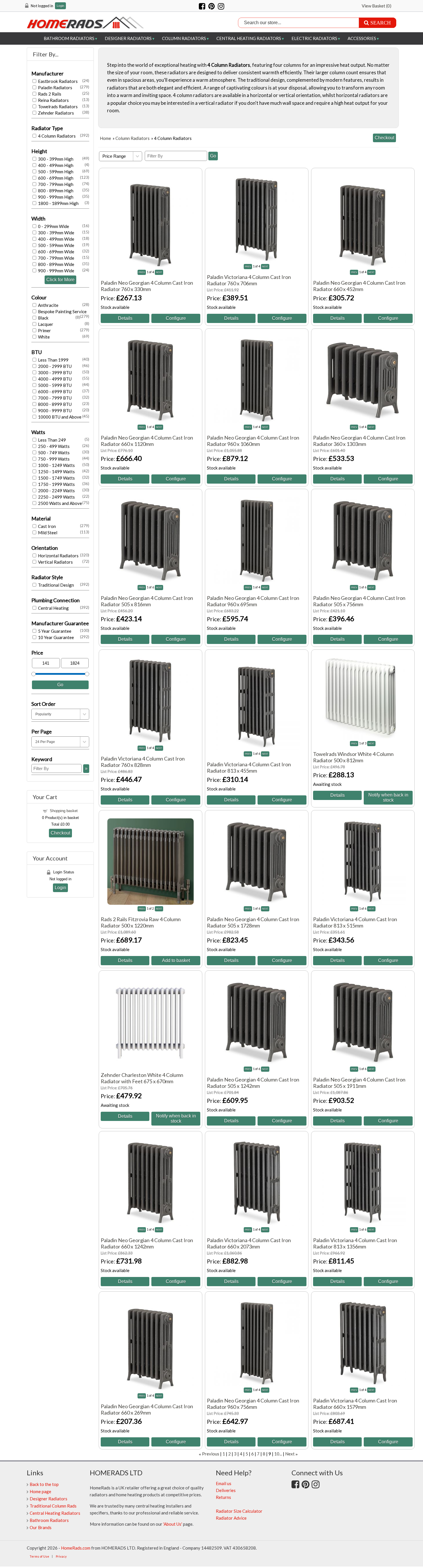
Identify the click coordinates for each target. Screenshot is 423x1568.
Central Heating (53, 608)
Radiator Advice (231, 1518)
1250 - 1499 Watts (56, 471)
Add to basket (176, 960)
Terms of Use (39, 1556)
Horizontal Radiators (58, 555)
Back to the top (44, 1484)
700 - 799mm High (55, 184)
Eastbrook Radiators (57, 81)
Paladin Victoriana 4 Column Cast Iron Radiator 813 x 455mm (249, 767)
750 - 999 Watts (53, 458)
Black (42, 317)
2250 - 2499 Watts (56, 496)
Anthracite (47, 305)
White (43, 336)
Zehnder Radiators (55, 112)
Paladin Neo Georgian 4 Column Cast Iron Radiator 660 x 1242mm (147, 1243)
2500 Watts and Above (59, 503)
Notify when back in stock (388, 797)
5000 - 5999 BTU (54, 385)
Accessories (362, 38)
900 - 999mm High (55, 196)
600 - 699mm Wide (55, 251)
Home (105, 138)
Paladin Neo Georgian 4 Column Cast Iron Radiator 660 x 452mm (359, 286)
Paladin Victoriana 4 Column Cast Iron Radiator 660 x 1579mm (355, 1403)
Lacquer (45, 324)
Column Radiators (184, 38)
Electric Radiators (314, 38)
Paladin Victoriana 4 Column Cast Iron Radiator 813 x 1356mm (355, 1243)
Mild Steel (47, 532)
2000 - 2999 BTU (54, 366)
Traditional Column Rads (53, 1505)
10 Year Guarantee (55, 637)
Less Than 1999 (52, 359)
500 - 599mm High (55, 171)
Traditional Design (55, 585)
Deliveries (226, 1490)
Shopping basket (64, 811)
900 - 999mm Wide (55, 270)
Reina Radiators (53, 100)
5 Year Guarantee (54, 631)
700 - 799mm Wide (55, 258)
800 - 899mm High (55, 190)
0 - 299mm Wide (53, 226)
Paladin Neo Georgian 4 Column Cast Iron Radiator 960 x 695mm (253, 601)
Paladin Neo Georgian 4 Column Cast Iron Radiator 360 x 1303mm (359, 440)
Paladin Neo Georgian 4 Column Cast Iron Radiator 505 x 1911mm (359, 1082)
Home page (40, 1491)
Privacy (61, 1556)
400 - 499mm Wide (55, 239)
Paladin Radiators (54, 87)
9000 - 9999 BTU (54, 410)
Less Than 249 (51, 439)
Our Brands (41, 1527)
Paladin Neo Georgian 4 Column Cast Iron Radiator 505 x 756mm (359, 601)
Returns (223, 1497)
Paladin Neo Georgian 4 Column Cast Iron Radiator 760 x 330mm (147, 286)
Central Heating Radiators (248, 38)
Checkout (60, 832)
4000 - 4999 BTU (54, 378)
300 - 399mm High (55, 158)
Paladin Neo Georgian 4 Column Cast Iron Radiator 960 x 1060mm (253, 440)
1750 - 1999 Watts (56, 484)
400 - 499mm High (55, 165)
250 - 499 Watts (53, 446)
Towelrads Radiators (57, 106)
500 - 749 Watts (53, 452)
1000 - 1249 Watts (56, 465)
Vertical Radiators (55, 562)
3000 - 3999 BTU (54, 372)
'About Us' (172, 1524)
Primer (44, 330)
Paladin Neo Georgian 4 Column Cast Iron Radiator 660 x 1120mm (147, 440)
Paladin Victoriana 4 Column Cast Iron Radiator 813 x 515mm (355, 922)
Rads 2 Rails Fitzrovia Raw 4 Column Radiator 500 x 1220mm (141, 922)
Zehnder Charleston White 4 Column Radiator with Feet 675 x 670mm (142, 1078)
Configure (176, 318)
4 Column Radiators (56, 135)
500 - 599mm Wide (55, 245)
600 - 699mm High (55, 177)
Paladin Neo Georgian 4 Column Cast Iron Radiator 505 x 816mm (147, 601)
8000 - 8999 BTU (54, 404)
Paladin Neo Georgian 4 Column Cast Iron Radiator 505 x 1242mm (253, 1082)
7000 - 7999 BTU (54, 397)
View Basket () (376, 5)
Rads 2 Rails (49, 93)
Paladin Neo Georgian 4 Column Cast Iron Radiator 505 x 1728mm (253, 922)
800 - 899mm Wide (55, 264)
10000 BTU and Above (59, 416)
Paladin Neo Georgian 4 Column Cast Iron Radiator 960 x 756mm (253, 1403)
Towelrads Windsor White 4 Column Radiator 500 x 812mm (353, 757)
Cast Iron (46, 526)
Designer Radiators (128, 38)
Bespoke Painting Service (62, 311)
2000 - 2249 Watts (56, 490)
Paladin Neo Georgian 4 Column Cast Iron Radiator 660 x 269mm (147, 1409)
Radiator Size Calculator (239, 1511)
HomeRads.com (75, 1547)
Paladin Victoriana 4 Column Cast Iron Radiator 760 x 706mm (249, 280)
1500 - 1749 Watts (56, 477)
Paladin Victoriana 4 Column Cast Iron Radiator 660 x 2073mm (249, 1243)
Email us (223, 1483)
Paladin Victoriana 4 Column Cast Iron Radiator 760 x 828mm (143, 761)
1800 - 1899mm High (58, 203)
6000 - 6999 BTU (54, 391)
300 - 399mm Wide (55, 232)
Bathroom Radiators (69, 38)
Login (60, 5)
